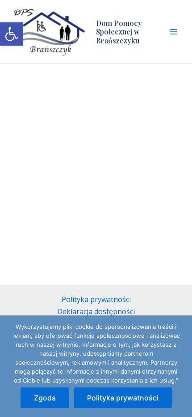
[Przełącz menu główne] (173, 32)
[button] (11, 34)
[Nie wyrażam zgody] (180, 366)
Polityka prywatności (96, 299)
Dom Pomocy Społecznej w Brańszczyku (119, 31)
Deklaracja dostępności (96, 311)
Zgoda (45, 397)
